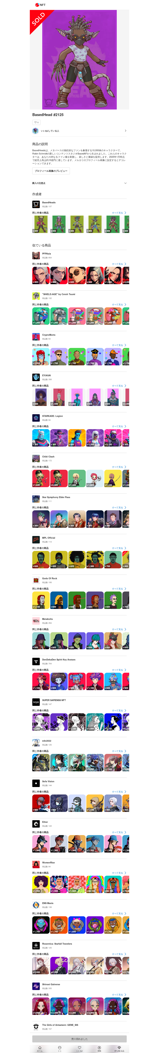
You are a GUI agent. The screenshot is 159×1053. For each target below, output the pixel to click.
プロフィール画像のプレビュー (51, 170)
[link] (119, 213)
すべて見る (117, 212)
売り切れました (79, 1039)
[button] (36, 122)
